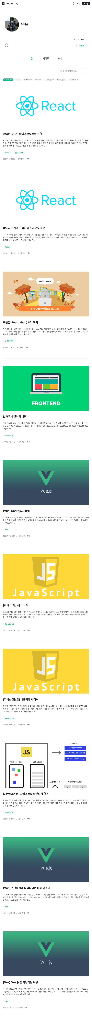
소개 (60, 58)
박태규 (24, 24)
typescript (61, 80)
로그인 (85, 4)
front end (28, 80)
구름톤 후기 (73, 80)
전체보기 (8, 80)
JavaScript (49, 80)
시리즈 (46, 58)
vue (18, 80)
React (38, 80)
